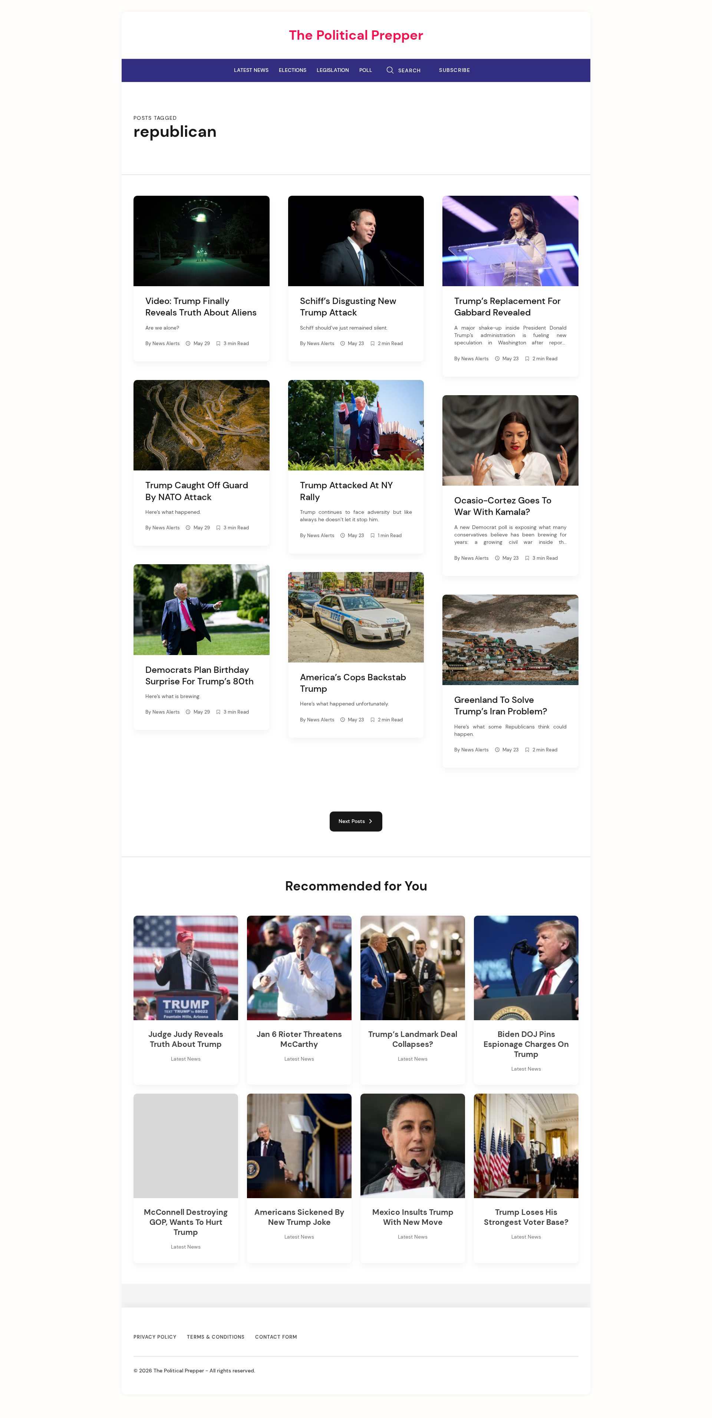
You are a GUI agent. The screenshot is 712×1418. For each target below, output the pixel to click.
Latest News (251, 70)
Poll (365, 70)
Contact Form (276, 1337)
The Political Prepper (356, 35)
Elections (292, 70)
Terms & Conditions (216, 1337)
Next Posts (353, 821)
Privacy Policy (155, 1337)
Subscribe (455, 70)
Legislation (333, 70)
